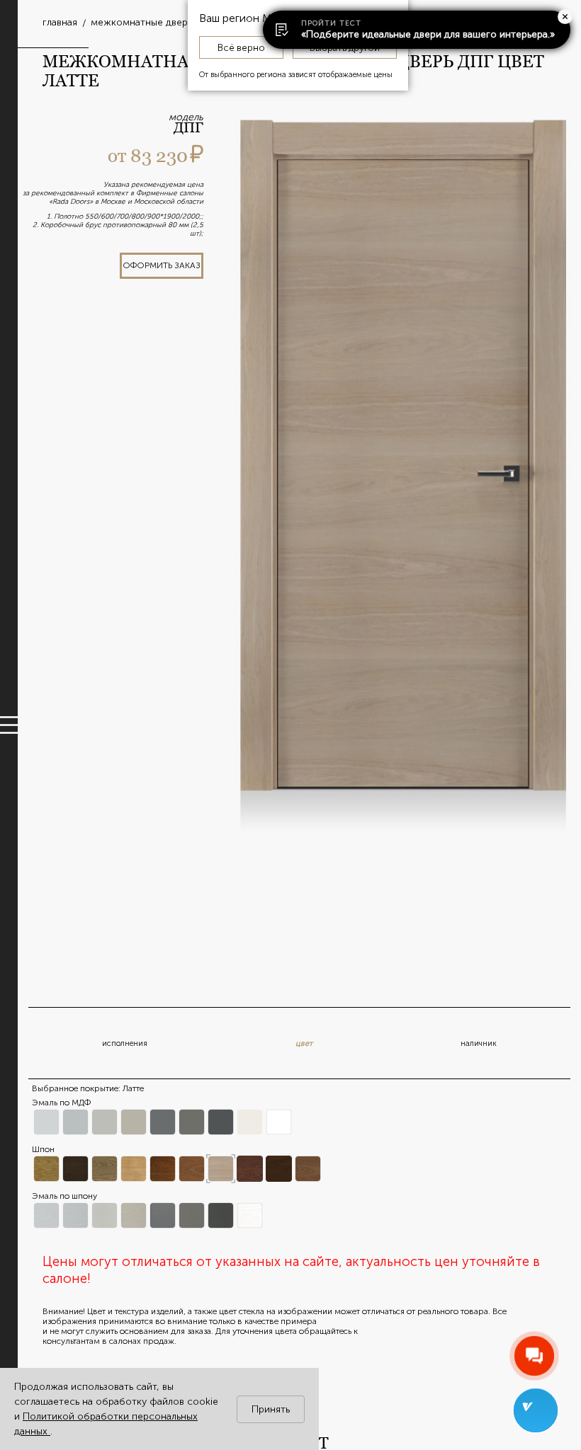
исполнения (124, 1043)
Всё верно (241, 47)
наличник (479, 1043)
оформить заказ (162, 265)
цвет (303, 1043)
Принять (271, 1409)
